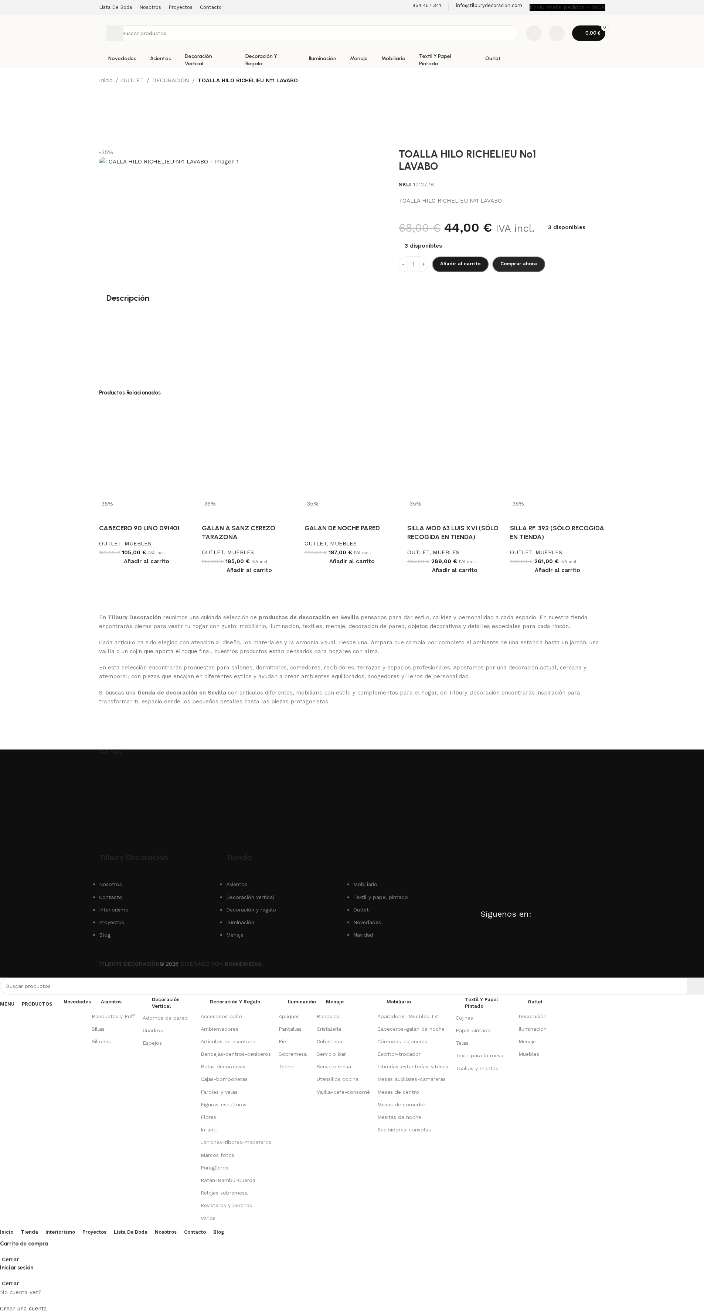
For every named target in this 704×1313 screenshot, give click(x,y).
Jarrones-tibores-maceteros (236, 1142)
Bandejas (328, 1016)
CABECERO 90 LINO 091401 (139, 528)
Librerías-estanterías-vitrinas (412, 1066)
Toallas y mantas (477, 1068)
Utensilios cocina (337, 1079)
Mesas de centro (398, 1092)
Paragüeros (214, 1168)
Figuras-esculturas (223, 1104)
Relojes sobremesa (224, 1193)
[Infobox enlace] (422, 7)
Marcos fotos (217, 1155)
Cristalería (329, 1029)
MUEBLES (138, 543)
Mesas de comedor (401, 1104)
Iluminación (532, 1029)
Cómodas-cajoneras (402, 1041)
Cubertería (329, 1041)
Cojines (464, 1018)
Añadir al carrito (460, 263)
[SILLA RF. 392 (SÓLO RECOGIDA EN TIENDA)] (557, 451)
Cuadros (153, 1030)
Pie (282, 1041)
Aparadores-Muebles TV (407, 1016)
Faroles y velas (219, 1092)
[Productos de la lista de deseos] (534, 33)
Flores (208, 1117)
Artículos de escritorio (228, 1041)
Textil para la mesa (479, 1055)
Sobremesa (293, 1054)
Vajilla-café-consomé (343, 1092)
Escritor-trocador (399, 1054)
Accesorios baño (221, 1016)
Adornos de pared (165, 1018)
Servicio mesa (334, 1066)
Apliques (289, 1016)
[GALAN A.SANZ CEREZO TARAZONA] (249, 451)
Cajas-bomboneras (224, 1079)
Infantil (209, 1130)
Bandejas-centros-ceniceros (236, 1054)
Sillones (101, 1041)
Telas (462, 1043)
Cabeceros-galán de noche (411, 1029)
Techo (286, 1066)
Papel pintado (473, 1030)
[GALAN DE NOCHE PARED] (352, 451)
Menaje (527, 1041)
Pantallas (290, 1029)
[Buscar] (114, 33)
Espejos (152, 1043)
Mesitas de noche (399, 1117)
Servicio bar (331, 1054)
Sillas (98, 1029)
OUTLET (110, 543)
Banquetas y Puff (113, 1016)
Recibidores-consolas (404, 1130)
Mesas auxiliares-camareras (411, 1079)
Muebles (528, 1054)
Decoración (532, 1016)
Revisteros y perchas (226, 1205)
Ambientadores (219, 1029)
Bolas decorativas (223, 1066)
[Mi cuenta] (556, 33)
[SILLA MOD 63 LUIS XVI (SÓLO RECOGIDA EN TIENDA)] (455, 451)
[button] (146, 561)
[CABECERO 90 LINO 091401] (146, 451)
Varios (208, 1218)
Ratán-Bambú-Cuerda (228, 1180)
